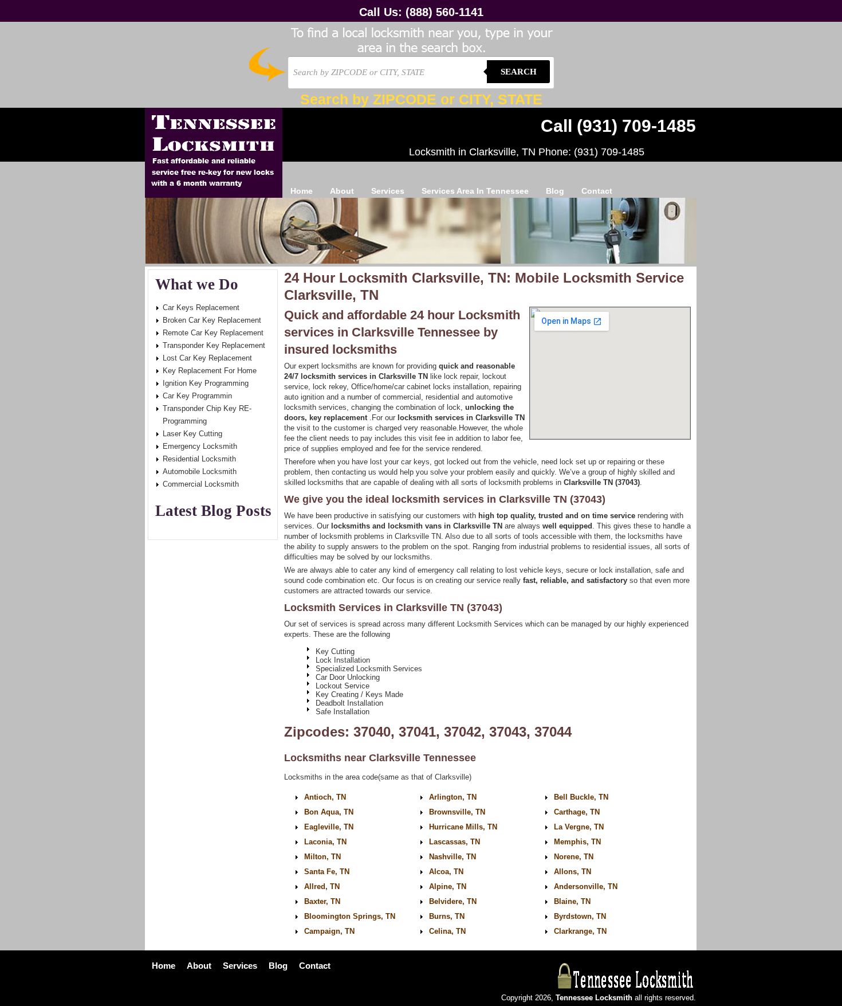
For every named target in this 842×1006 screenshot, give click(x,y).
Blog (555, 190)
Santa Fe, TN (326, 871)
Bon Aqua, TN (328, 812)
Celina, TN (447, 931)
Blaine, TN (572, 901)
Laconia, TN (325, 841)
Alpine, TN (447, 886)
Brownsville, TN (457, 812)
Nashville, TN (452, 856)
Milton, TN (322, 856)
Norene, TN (573, 856)
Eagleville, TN (328, 827)
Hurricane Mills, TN (463, 827)
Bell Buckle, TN (581, 797)
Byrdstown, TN (580, 916)
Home (301, 190)
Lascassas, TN (454, 841)
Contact (596, 190)
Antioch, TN (325, 797)
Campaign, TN (329, 931)
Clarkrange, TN (580, 931)
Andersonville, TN (585, 886)
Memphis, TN (577, 841)
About (342, 190)
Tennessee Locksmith (213, 153)
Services (387, 190)
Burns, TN (447, 916)
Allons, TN (572, 871)
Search (519, 71)
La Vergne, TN (579, 827)
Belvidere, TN (453, 901)
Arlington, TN (453, 797)
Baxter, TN (322, 901)
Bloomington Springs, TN (349, 916)
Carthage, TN (577, 812)
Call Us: (421, 12)
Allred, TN (322, 886)
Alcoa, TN (446, 871)
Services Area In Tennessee (475, 190)
